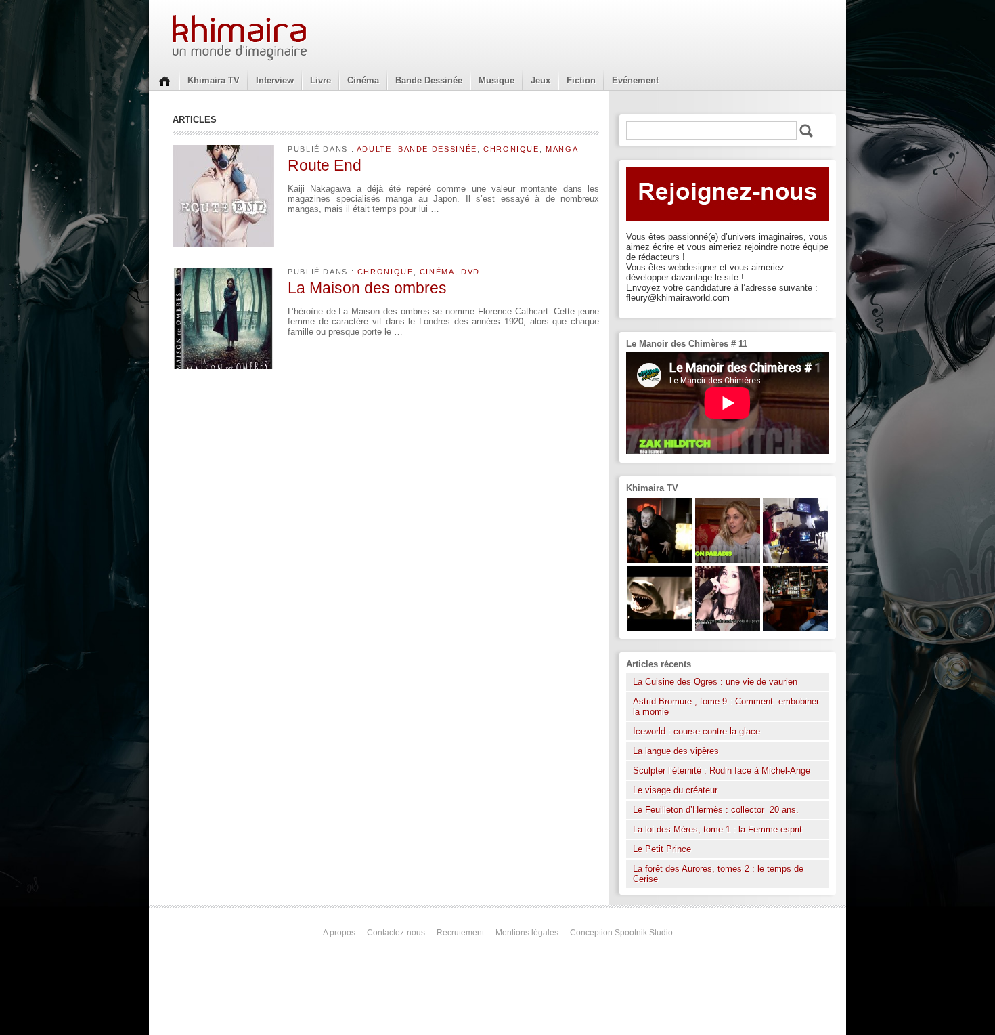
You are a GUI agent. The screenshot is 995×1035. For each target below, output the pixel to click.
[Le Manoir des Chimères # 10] (659, 627)
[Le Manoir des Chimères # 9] (727, 560)
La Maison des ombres (367, 288)
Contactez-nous (396, 933)
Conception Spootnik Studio (621, 933)
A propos (339, 933)
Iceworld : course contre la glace (696, 731)
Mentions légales (526, 933)
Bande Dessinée (428, 80)
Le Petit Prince (662, 849)
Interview (275, 80)
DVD (470, 272)
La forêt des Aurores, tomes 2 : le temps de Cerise (718, 874)
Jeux (540, 80)
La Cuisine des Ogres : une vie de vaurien (715, 682)
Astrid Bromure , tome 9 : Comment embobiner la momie (726, 706)
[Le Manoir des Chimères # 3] (659, 560)
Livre (320, 80)
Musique (496, 80)
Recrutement (460, 933)
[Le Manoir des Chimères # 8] (727, 627)
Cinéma (363, 80)
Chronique (511, 149)
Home (164, 80)
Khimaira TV (213, 80)
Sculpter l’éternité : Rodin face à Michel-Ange (721, 770)
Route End (324, 165)
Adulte (374, 149)
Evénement (635, 80)
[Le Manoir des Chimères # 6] (795, 627)
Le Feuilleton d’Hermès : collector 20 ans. (717, 810)
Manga (562, 149)
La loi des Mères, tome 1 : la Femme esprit (717, 829)
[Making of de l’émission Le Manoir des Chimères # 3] (795, 560)
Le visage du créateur (675, 790)
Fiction (581, 80)
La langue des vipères (676, 751)
